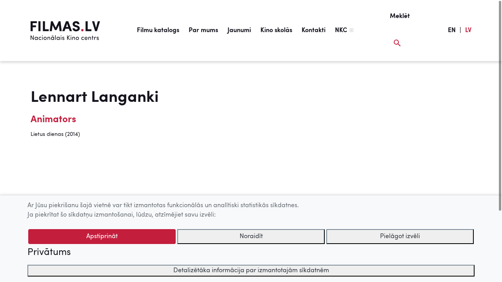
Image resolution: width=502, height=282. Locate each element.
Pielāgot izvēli (400, 236)
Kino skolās (276, 30)
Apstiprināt (102, 236)
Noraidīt (251, 236)
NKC (341, 30)
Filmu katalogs (158, 30)
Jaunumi (239, 30)
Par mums (203, 30)
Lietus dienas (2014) (55, 134)
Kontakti (314, 30)
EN (452, 30)
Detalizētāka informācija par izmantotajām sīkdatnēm (251, 271)
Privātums (49, 252)
